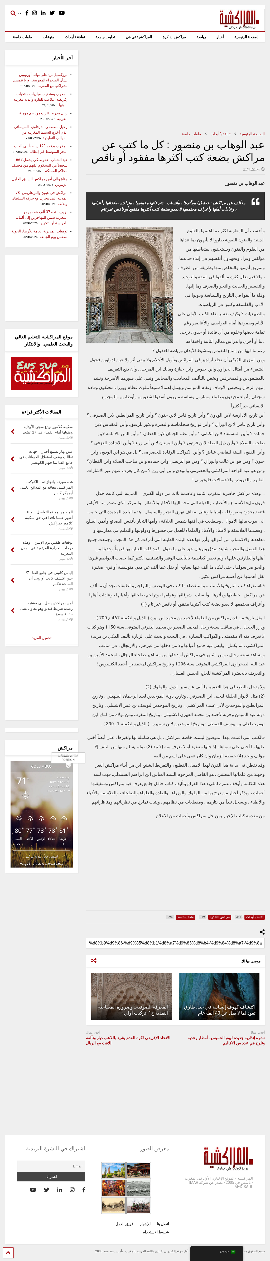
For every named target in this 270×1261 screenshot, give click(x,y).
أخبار (220, 37)
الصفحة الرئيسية (246, 37)
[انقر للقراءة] (219, 996)
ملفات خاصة (22, 37)
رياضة (201, 37)
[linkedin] (43, 13)
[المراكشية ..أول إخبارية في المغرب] (236, 27)
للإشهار (145, 1224)
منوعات (48, 37)
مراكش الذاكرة (174, 37)
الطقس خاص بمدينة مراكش (42, 856)
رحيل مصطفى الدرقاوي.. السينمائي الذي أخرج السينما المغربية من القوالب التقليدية (41, 132)
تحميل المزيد (41, 638)
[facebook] (27, 13)
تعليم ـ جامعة (105, 37)
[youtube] (62, 13)
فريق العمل (124, 1224)
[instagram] (34, 13)
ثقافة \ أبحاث (75, 37)
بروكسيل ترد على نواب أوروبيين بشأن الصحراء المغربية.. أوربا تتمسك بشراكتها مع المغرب (40, 80)
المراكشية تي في (139, 37)
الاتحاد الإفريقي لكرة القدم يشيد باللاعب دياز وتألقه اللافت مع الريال (128, 1040)
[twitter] (52, 13)
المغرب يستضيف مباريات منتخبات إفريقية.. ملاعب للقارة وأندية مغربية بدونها (40, 99)
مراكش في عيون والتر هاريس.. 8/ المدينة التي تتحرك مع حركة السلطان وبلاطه (40, 198)
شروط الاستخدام (156, 1232)
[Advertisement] (175, 87)
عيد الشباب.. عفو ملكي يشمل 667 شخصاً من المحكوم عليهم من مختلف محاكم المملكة (40, 165)
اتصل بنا (163, 1224)
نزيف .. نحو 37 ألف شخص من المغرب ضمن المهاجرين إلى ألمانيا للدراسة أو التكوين (42, 217)
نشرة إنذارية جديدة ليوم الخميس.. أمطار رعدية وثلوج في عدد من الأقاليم (226, 1040)
